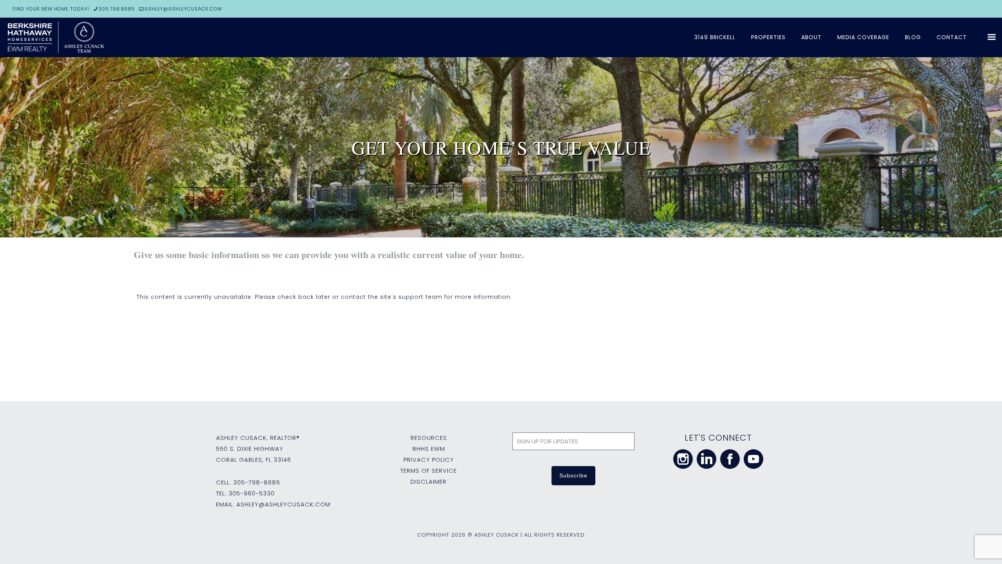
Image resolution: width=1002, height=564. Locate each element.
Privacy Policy (429, 460)
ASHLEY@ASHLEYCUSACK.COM (183, 8)
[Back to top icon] (964, 548)
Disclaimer (429, 481)
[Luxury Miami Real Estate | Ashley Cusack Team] (102, 37)
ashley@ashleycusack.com (283, 504)
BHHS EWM (429, 449)
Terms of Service (428, 470)
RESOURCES (429, 438)
